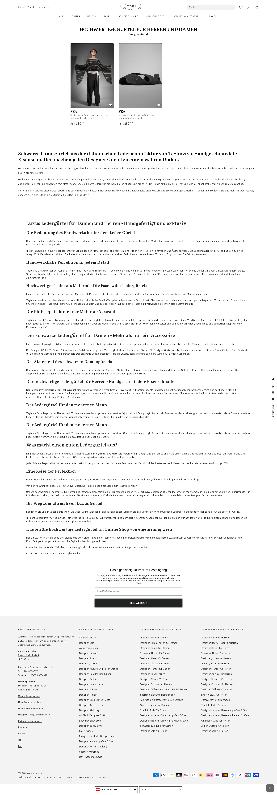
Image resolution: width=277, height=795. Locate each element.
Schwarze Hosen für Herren (216, 653)
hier (79, 553)
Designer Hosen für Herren (216, 648)
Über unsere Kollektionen (30, 708)
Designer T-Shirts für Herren (217, 689)
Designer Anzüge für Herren (216, 674)
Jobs (20, 740)
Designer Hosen (88, 653)
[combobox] (116, 789)
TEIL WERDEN (138, 603)
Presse (21, 734)
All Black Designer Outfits (93, 715)
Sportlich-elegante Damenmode (157, 695)
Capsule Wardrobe (89, 751)
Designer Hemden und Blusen (95, 674)
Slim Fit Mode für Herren (214, 705)
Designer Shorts (88, 658)
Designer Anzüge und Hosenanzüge (98, 669)
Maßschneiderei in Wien (30, 721)
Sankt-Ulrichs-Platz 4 (28, 655)
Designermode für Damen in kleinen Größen (164, 720)
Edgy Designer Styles (91, 720)
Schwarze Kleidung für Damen (156, 726)
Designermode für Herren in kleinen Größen (225, 715)
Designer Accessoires (91, 705)
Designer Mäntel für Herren (216, 669)
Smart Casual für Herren (214, 695)
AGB (60, 777)
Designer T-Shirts (89, 695)
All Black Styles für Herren (215, 720)
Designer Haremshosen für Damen (159, 643)
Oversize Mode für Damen (154, 705)
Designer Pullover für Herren (217, 684)
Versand (68, 777)
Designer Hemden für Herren (217, 679)
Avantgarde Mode (89, 648)
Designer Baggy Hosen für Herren (219, 643)
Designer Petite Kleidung (93, 746)
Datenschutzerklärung (45, 777)
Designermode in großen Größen (96, 741)
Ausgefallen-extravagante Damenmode (161, 700)
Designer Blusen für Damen (155, 679)
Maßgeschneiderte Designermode (97, 736)
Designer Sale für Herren (214, 731)
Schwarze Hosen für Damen (155, 653)
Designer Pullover (89, 679)
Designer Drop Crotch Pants (94, 700)
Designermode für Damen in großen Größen (163, 715)
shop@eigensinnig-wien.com (39, 667)
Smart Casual (86, 731)
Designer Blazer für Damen (155, 658)
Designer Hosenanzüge (152, 674)
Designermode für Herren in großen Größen (224, 710)
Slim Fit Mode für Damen (153, 710)
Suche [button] (192, 7)
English (31, 7)
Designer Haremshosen (92, 684)
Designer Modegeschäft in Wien (34, 715)
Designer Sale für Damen (153, 731)
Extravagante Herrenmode (215, 700)
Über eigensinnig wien (29, 696)
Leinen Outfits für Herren (215, 726)
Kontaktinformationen (86, 777)
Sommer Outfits (88, 637)
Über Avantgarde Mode (29, 702)
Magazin (22, 727)
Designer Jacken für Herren (216, 658)
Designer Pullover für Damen (156, 684)
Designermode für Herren (215, 637)
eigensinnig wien (34, 773)
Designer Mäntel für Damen (155, 669)
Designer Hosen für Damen (155, 648)
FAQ (20, 746)
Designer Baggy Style (91, 726)
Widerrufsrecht (25, 777)
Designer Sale (86, 643)
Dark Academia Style (90, 757)
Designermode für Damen (154, 637)
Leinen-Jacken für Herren (215, 663)
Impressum (103, 777)
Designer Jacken (88, 663)
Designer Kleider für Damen (155, 663)
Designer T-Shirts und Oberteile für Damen (164, 689)
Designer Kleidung (89, 710)
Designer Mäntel (88, 689)
